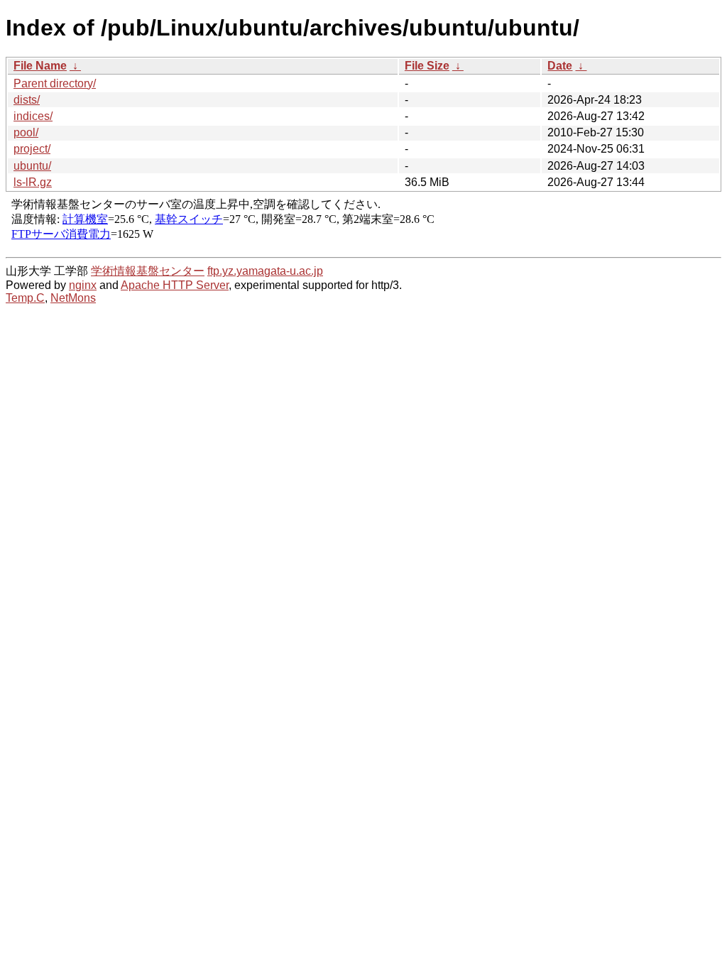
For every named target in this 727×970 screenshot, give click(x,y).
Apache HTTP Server (175, 285)
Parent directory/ (54, 83)
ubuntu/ (32, 166)
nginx (83, 285)
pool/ (25, 132)
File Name (40, 66)
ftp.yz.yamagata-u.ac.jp (265, 271)
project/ (31, 149)
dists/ (26, 100)
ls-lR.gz (32, 182)
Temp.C (25, 298)
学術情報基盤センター (147, 271)
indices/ (33, 116)
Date (559, 66)
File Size (427, 66)
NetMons (73, 298)
